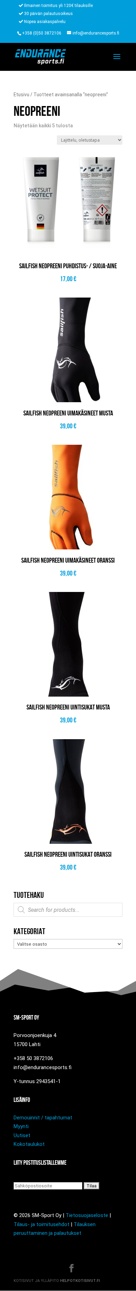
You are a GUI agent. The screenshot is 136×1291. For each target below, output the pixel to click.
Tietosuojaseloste (87, 1215)
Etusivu (21, 94)
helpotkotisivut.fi (80, 1280)
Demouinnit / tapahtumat (43, 1117)
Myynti (21, 1126)
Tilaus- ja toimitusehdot (41, 1224)
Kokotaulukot (29, 1144)
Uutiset (22, 1135)
